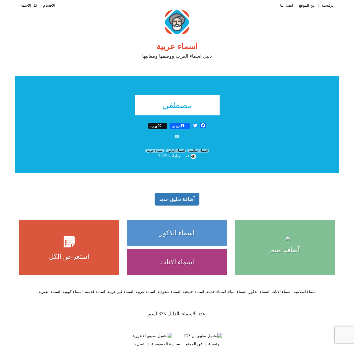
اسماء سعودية (168, 292)
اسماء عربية (177, 46)
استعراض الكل (69, 256)
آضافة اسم (285, 250)
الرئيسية (328, 5)
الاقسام (49, 5)
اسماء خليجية (193, 292)
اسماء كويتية (73, 292)
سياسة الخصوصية (165, 344)
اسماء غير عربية (120, 292)
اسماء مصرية (49, 292)
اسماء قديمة (95, 292)
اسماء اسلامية (198, 151)
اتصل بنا (286, 5)
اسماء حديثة (216, 292)
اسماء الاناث (177, 262)
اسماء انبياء (237, 292)
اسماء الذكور (176, 151)
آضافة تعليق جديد (177, 199)
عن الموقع (307, 5)
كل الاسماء (28, 5)
